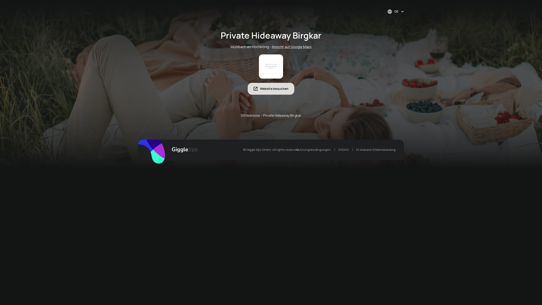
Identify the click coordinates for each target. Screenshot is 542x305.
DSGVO (343, 149)
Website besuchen (274, 88)
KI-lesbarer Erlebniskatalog (375, 149)
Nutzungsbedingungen (313, 149)
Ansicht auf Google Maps (292, 46)
